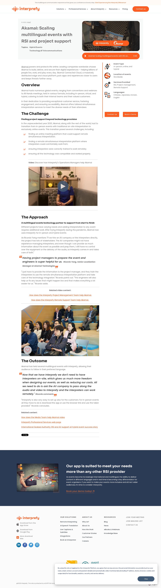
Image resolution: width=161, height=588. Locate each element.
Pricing (125, 9)
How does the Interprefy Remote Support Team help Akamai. (60, 300)
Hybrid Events (35, 47)
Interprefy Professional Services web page (41, 422)
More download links (26, 537)
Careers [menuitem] (85, 541)
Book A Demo (130, 114)
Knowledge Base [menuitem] (111, 533)
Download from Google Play (26, 530)
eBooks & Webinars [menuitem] (112, 529)
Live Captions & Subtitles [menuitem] (66, 530)
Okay (146, 579)
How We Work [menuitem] (87, 529)
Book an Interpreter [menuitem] (68, 540)
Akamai (25, 66)
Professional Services (77, 9)
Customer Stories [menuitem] (89, 533)
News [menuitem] (106, 525)
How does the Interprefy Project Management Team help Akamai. (60, 295)
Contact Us (112, 114)
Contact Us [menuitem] (132, 525)
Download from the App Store (28, 524)
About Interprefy (97, 9)
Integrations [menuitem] (65, 536)
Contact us (141, 9)
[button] (85, 56)
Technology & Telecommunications (45, 51)
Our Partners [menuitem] (87, 537)
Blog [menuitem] (106, 522)
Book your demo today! (79, 491)
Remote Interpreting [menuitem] (68, 522)
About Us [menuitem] (86, 525)
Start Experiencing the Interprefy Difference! (110, 3)
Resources (113, 9)
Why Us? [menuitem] (85, 522)
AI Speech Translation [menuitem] (69, 525)
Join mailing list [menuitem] (134, 521)
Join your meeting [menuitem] (135, 517)
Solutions (60, 9)
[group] (111, 56)
